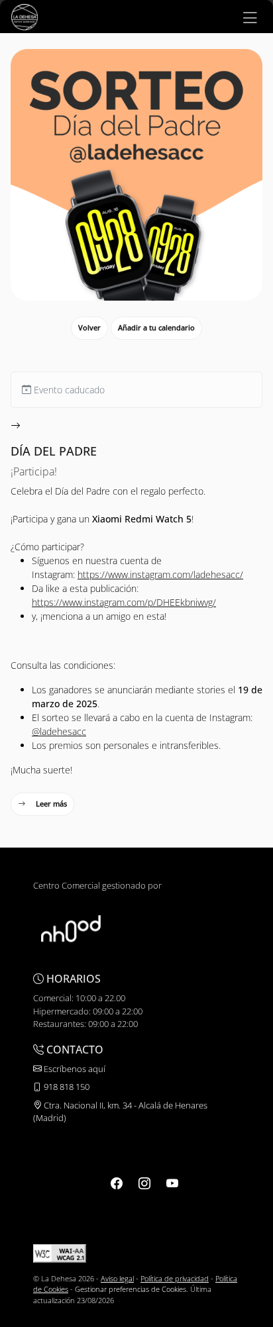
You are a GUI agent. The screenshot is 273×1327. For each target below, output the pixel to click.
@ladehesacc (59, 731)
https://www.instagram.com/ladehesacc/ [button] (160, 574)
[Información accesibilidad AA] (59, 1252)
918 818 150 (65, 1087)
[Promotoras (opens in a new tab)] (71, 928)
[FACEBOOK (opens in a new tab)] (117, 1183)
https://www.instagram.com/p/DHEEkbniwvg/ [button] (124, 602)
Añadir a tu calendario (156, 327)
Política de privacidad (174, 1278)
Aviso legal (117, 1278)
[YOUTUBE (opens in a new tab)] (172, 1183)
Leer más (51, 804)
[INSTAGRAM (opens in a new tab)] (144, 1183)
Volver (89, 327)
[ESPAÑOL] (24, 16)
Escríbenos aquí (73, 1069)
